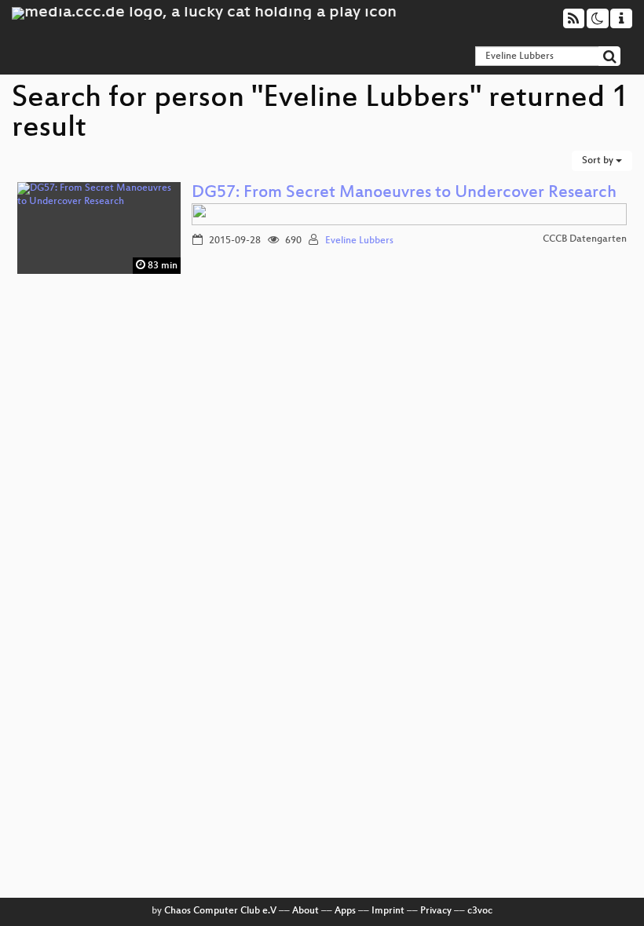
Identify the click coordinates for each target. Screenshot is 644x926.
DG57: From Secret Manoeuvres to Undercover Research (404, 193)
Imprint (387, 911)
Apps (345, 911)
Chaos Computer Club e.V (220, 911)
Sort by (599, 160)
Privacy (436, 911)
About (305, 911)
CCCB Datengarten (585, 239)
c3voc (479, 911)
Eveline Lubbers (359, 240)
